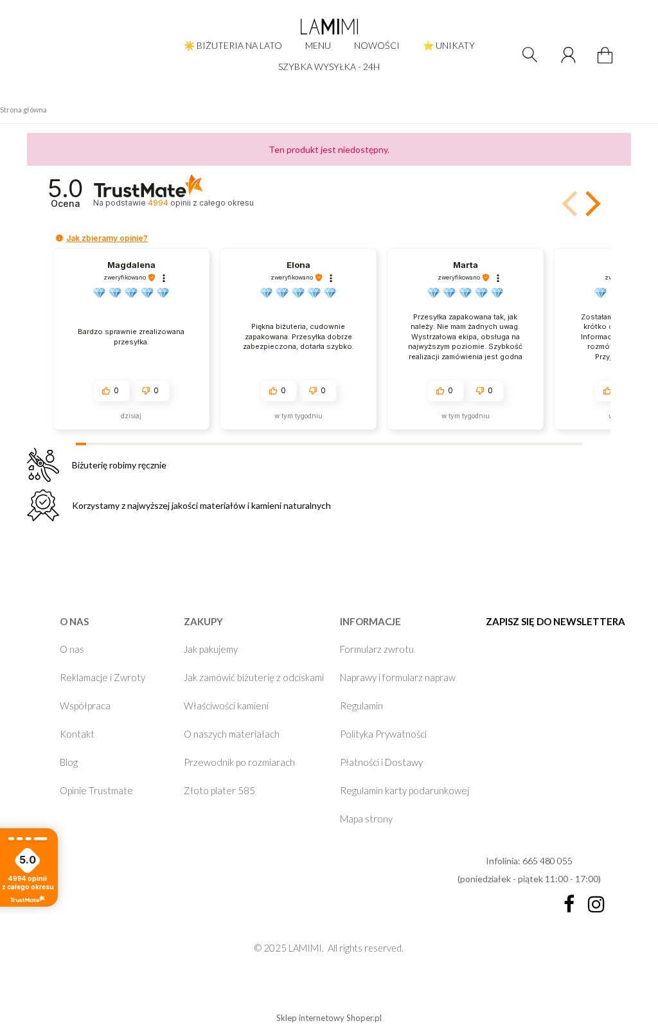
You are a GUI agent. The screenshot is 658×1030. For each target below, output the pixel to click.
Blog (69, 762)
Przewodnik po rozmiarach (239, 762)
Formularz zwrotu (377, 649)
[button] (590, 203)
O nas (72, 649)
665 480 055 (547, 860)
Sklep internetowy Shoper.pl (329, 1018)
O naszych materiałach (232, 734)
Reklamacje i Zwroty (102, 677)
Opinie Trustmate (96, 790)
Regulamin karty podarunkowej (404, 790)
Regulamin (361, 705)
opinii (200, 203)
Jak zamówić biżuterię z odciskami (254, 677)
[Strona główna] (329, 26)
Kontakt (77, 734)
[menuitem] (233, 45)
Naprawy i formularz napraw (398, 677)
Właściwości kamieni (226, 705)
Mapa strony (366, 818)
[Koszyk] (607, 62)
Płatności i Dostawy (381, 762)
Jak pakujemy (211, 649)
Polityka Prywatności (383, 734)
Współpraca (85, 705)
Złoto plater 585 (219, 790)
